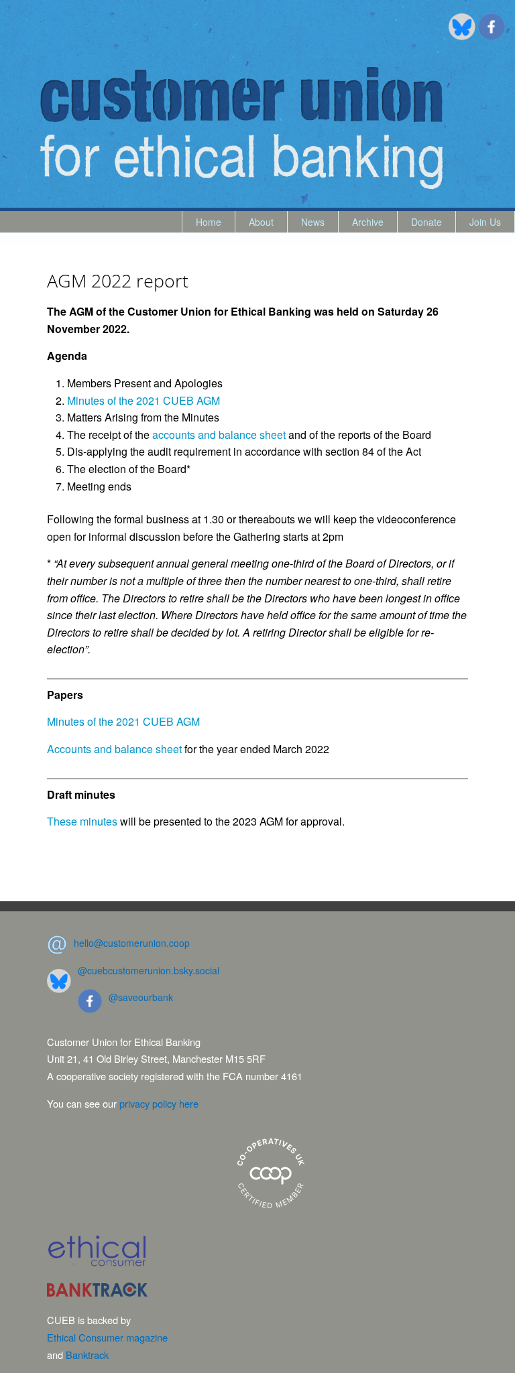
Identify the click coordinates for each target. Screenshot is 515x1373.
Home (208, 221)
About (261, 221)
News (313, 221)
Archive (368, 221)
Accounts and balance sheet (114, 749)
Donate (426, 221)
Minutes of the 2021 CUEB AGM (143, 400)
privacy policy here (158, 1103)
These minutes (82, 821)
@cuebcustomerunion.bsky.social (148, 970)
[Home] (241, 128)
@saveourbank (141, 997)
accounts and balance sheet (219, 434)
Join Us (485, 221)
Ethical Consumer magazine (107, 1337)
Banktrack (87, 1355)
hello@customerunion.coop (132, 943)
